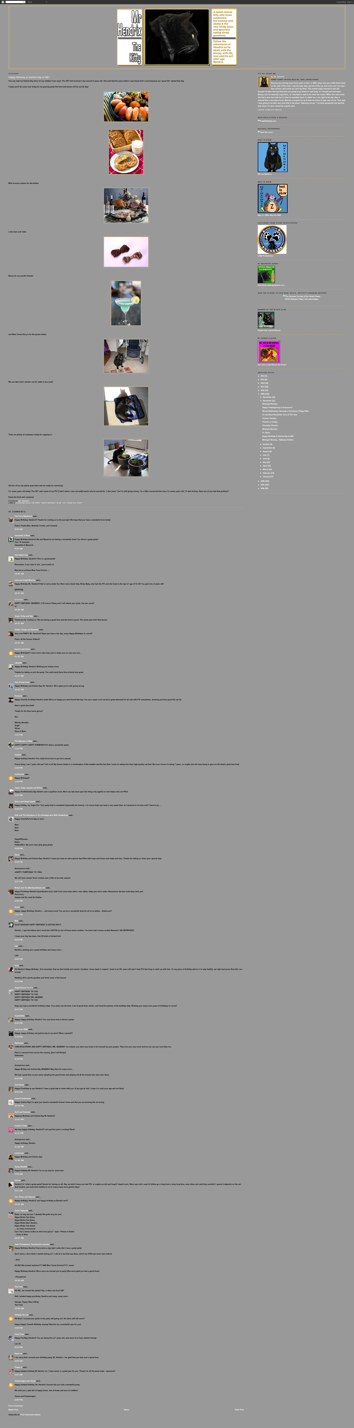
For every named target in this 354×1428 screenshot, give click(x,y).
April (265, 466)
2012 (263, 383)
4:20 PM (19, 848)
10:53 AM (19, 623)
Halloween (19, 1043)
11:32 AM (19, 656)
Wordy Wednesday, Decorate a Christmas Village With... (286, 411)
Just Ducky (19, 1085)
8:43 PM (19, 1009)
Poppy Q (18, 1367)
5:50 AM (19, 1375)
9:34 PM (19, 1059)
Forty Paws (19, 1334)
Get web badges (311, 299)
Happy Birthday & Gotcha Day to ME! (278, 436)
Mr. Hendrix (279, 77)
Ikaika (17, 907)
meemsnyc (19, 1153)
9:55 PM (19, 1092)
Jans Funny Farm (22, 682)
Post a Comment (15, 1406)
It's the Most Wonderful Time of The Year (279, 415)
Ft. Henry (266, 433)
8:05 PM (19, 959)
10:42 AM (19, 1204)
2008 (263, 481)
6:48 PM (19, 901)
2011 (263, 387)
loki (16, 946)
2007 (263, 485)
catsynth (18, 663)
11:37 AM (19, 676)
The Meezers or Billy (23, 741)
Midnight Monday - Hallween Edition (277, 440)
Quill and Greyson (22, 1112)
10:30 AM (19, 593)
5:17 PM (19, 882)
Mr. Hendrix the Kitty (177, 11)
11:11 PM (19, 1133)
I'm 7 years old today (72, 503)
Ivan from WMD (21, 1029)
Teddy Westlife (21, 1167)
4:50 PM (19, 1328)
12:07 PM (19, 1238)
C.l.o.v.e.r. (19, 599)
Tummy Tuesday (269, 418)
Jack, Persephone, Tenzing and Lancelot (32, 1244)
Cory (17, 965)
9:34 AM (19, 549)
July (265, 455)
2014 (263, 376)
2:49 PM (19, 809)
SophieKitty (20, 1016)
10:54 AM (19, 643)
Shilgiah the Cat (21, 1315)
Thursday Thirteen (270, 425)
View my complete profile (270, 110)
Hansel (17, 1180)
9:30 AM (19, 529)
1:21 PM (19, 735)
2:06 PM (19, 1400)
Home (126, 1410)
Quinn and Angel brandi (25, 801)
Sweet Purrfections (23, 1098)
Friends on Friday (270, 422)
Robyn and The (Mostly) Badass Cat (30, 888)
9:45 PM (19, 1079)
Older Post (239, 1410)
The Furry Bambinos (23, 516)
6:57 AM (19, 1191)
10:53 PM (19, 1106)
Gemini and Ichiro (22, 649)
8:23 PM (19, 981)
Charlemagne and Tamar (25, 1381)
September (268, 448)
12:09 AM (19, 1281)
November (267, 401)
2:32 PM (19, 795)
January (266, 477)
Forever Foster (21, 1126)
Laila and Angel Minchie (25, 580)
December (267, 397)
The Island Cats (21, 555)
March (266, 469)
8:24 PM (19, 1347)
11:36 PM (19, 1147)
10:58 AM (19, 1308)
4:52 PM (19, 862)
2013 (263, 380)
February (267, 473)
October (266, 444)
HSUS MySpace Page (294, 299)
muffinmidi (19, 774)
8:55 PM (19, 1023)
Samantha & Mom (22, 535)
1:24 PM (19, 768)
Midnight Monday (269, 404)
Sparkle (18, 755)
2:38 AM (19, 1174)
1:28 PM (19, 782)
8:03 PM (19, 940)
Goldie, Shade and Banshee (26, 630)
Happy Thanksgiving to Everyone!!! (277, 407)
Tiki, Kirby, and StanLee (25, 1197)
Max (16, 921)
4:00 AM (19, 1361)
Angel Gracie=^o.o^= (24, 988)
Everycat (18, 696)
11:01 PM (19, 1119)
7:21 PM (19, 915)
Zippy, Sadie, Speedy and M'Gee (28, 788)
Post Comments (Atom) (30, 1415)
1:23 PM (19, 749)
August (266, 451)
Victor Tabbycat (21, 1211)
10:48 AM (19, 610)
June (265, 459)
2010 (263, 390)
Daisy (17, 855)
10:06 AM (19, 574)
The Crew (19, 1287)
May (265, 462)
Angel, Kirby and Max (24, 616)
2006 (263, 488)
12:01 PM (19, 690)
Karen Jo (18, 1354)
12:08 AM (19, 1160)
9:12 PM (19, 1037)
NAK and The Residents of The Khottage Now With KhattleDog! (41, 815)
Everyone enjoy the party (28, 503)
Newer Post (13, 1410)
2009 (263, 394)
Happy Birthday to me (51, 503)
